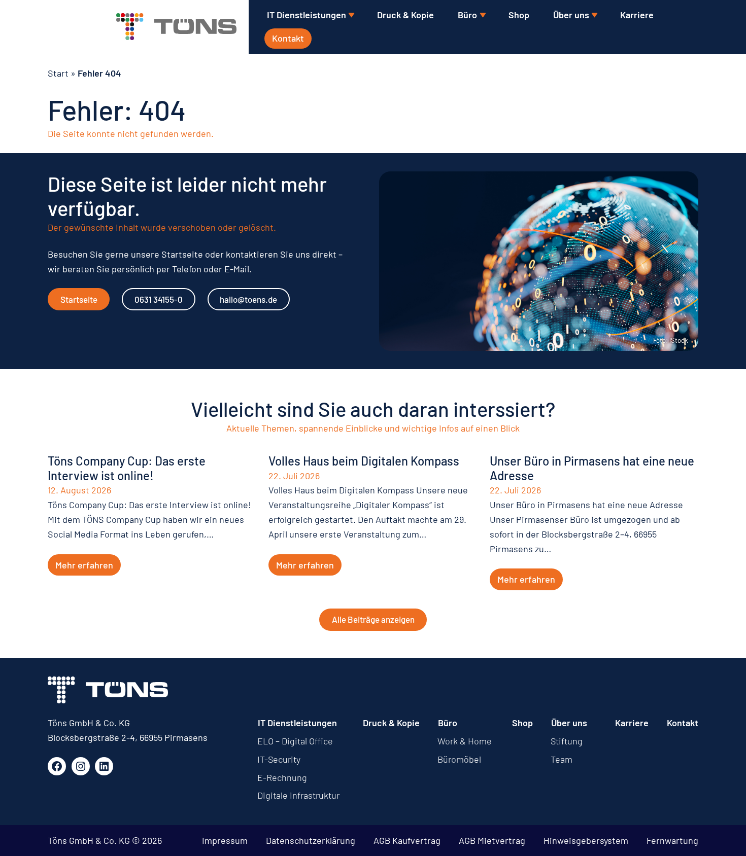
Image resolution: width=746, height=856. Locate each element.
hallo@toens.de (248, 299)
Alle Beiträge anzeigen (373, 619)
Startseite (78, 299)
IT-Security (278, 759)
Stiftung (567, 740)
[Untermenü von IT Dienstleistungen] (351, 15)
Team (561, 759)
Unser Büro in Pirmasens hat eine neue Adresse (592, 468)
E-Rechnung (282, 777)
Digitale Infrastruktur (298, 795)
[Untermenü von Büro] (482, 15)
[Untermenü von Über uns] (594, 15)
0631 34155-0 (158, 299)
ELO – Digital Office (295, 740)
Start (58, 73)
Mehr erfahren (84, 564)
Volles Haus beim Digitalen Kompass (363, 461)
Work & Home (464, 740)
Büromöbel (459, 759)
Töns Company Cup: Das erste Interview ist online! (127, 468)
